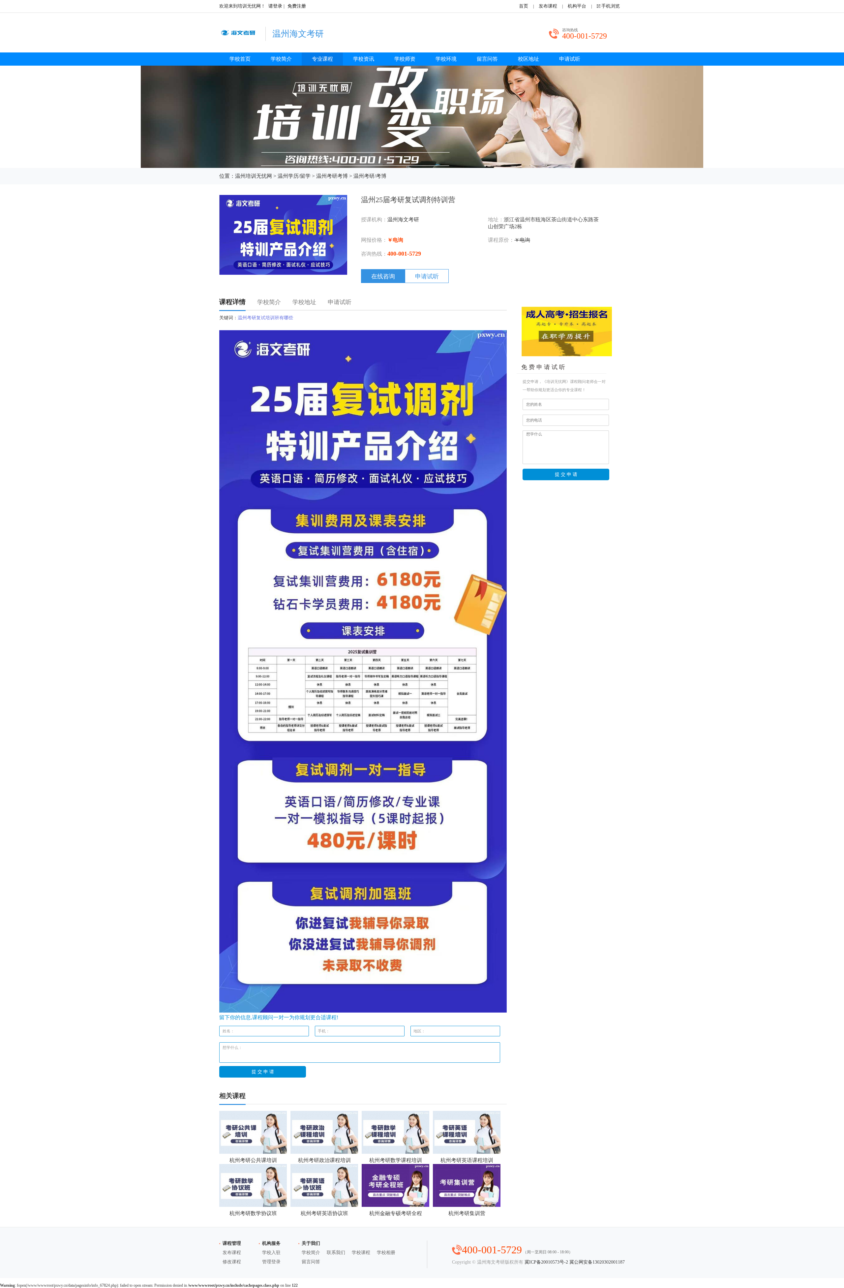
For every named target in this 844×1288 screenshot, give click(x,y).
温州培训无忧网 (253, 176)
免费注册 (296, 6)
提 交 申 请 (566, 474)
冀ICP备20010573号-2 (546, 1262)
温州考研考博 (332, 176)
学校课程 (361, 1252)
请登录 (275, 6)
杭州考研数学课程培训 (395, 1160)
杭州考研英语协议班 (324, 1213)
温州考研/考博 (369, 176)
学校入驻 (271, 1252)
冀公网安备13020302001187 (597, 1262)
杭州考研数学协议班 (253, 1213)
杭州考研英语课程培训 (466, 1160)
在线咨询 (383, 276)
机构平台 (577, 6)
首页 (523, 6)
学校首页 (240, 59)
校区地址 (528, 59)
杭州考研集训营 (466, 1213)
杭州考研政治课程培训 (324, 1160)
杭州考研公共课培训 (253, 1160)
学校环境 (446, 59)
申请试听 (569, 59)
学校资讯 (363, 59)
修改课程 (232, 1261)
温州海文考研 (403, 219)
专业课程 (322, 59)
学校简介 (281, 59)
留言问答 (487, 59)
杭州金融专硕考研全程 (395, 1213)
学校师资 (404, 59)
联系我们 (336, 1252)
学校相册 (386, 1252)
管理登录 (271, 1261)
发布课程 (548, 6)
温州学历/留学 (294, 176)
